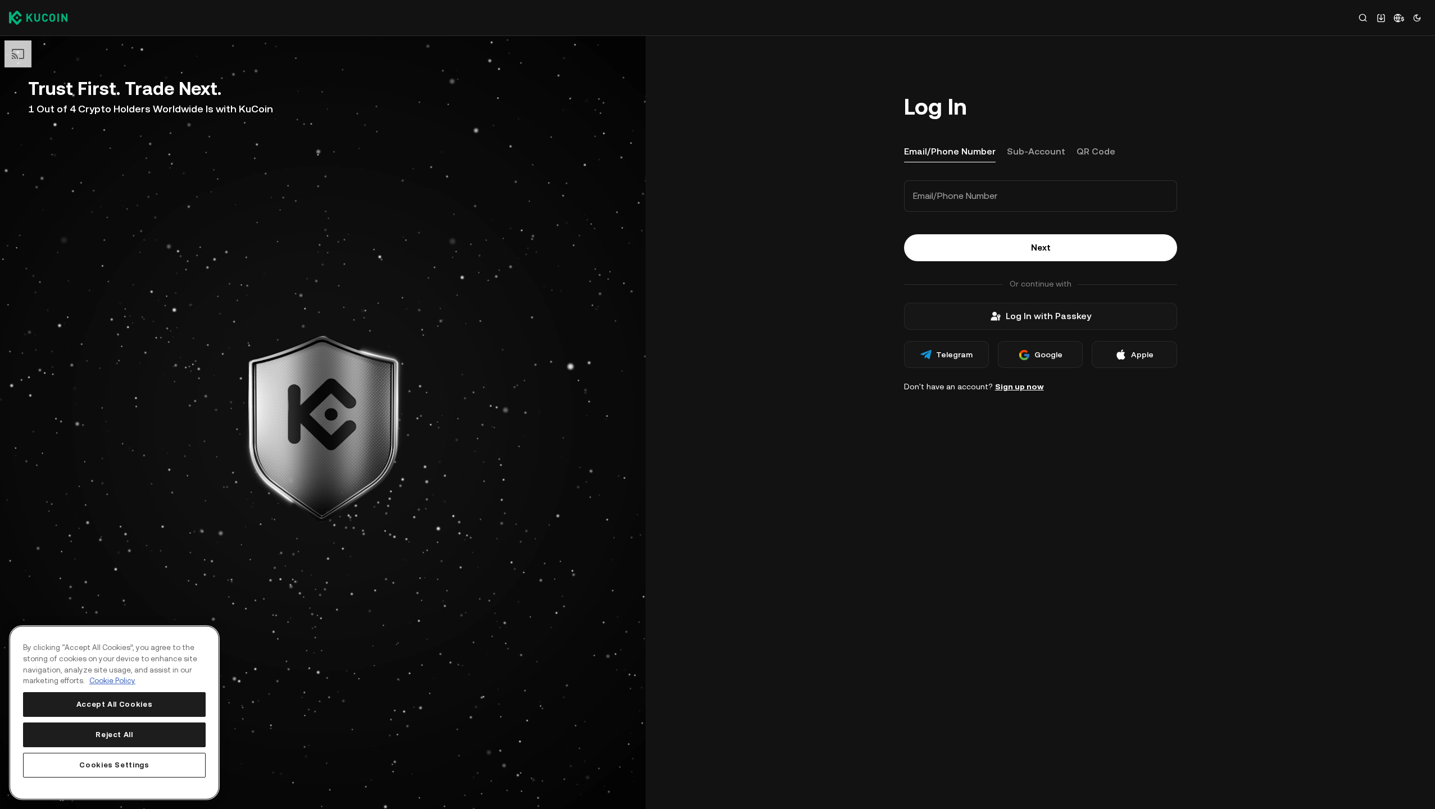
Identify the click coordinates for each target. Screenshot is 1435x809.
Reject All (114, 734)
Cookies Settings (114, 765)
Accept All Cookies (114, 704)
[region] (114, 712)
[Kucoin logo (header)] (38, 17)
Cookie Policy (112, 680)
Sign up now (1019, 386)
